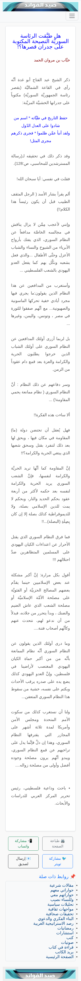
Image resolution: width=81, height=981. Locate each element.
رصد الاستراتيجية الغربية (53, 923)
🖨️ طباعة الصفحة (57, 843)
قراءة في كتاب (61, 947)
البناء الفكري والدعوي (56, 918)
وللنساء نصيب (62, 899)
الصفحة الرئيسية (60, 956)
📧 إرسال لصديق (23, 861)
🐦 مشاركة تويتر (57, 861)
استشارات (65, 933)
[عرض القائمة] (72, 15)
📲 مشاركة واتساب (23, 843)
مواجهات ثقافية (61, 909)
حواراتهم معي (62, 895)
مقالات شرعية (62, 885)
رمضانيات (65, 928)
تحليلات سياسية (60, 904)
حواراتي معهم (62, 890)
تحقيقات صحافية (60, 914)
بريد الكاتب (64, 952)
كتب (70, 937)
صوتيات (67, 942)
